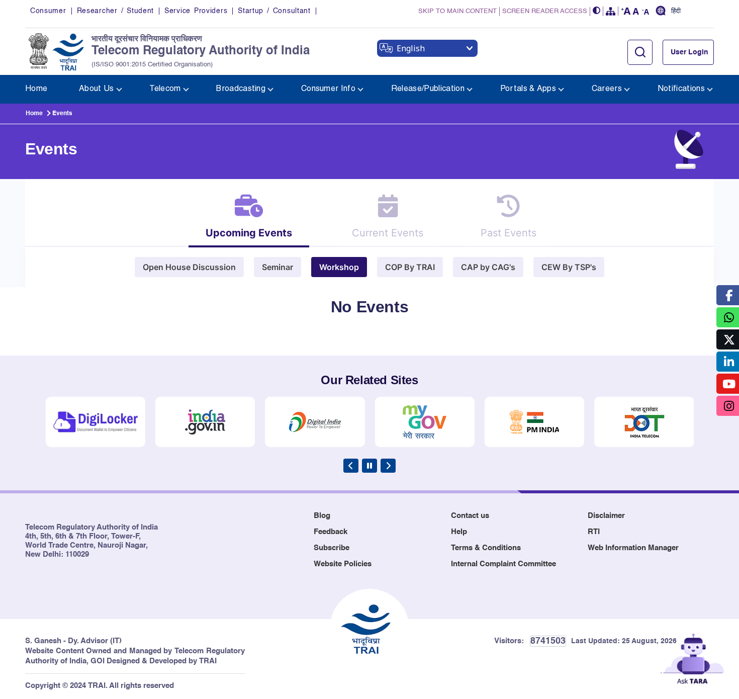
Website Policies (343, 564)
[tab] (249, 220)
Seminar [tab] (277, 267)
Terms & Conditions (486, 548)
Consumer (48, 11)
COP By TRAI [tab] (410, 267)
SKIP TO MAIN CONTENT (457, 11)
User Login (689, 52)
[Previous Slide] (350, 466)
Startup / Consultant (274, 11)
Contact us (470, 515)
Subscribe (331, 548)
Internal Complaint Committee (503, 564)
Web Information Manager (633, 548)
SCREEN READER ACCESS (544, 11)
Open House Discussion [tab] (189, 267)
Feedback (330, 532)
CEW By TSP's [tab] (568, 267)
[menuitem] (36, 89)
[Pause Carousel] (369, 466)
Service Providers (195, 11)
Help (459, 532)
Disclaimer (606, 515)
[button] (596, 11)
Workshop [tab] (339, 267)
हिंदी (676, 12)
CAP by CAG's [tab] (488, 267)
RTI (594, 532)
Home (34, 114)
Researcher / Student (115, 11)
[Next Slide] (388, 466)
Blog (322, 515)
